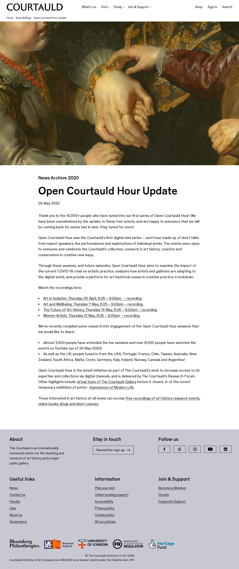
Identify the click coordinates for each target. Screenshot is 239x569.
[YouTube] (210, 449)
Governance (18, 522)
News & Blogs (23, 17)
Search (227, 7)
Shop (199, 7)
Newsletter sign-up (110, 450)
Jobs (13, 508)
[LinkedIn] (226, 449)
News (14, 488)
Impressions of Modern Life (111, 387)
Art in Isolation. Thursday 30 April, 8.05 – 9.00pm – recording (92, 298)
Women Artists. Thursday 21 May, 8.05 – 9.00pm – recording (91, 315)
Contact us (17, 495)
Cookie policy (104, 515)
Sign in (212, 7)
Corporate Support (172, 501)
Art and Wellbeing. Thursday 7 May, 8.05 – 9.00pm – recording (93, 304)
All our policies (105, 522)
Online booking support (111, 495)
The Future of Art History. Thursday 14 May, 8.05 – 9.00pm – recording (100, 309)
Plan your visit (105, 488)
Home (10, 17)
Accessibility (104, 501)
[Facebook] (164, 449)
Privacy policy (104, 508)
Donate (163, 495)
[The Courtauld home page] (35, 7)
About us (16, 515)
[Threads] (180, 449)
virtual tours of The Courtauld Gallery (106, 381)
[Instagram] (195, 449)
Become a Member (172, 488)
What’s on (89, 7)
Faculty (15, 501)
